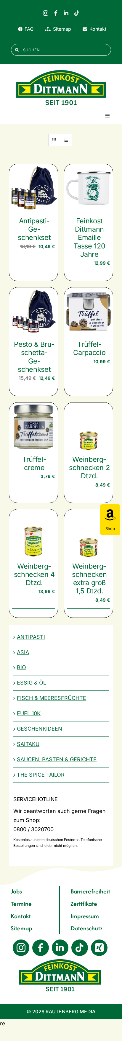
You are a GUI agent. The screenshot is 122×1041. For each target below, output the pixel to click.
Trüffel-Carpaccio (89, 348)
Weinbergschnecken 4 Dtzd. (34, 574)
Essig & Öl (31, 683)
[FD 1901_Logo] (61, 70)
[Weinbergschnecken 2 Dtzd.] (88, 426)
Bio (21, 667)
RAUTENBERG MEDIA (70, 1011)
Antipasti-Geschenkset (34, 229)
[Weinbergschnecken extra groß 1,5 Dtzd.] (88, 533)
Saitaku (28, 744)
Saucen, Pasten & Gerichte (57, 759)
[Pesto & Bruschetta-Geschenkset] (33, 311)
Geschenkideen (39, 729)
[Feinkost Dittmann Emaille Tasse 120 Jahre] (88, 188)
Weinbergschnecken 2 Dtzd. (89, 467)
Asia (23, 652)
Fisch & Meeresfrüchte (51, 698)
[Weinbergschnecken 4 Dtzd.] (33, 533)
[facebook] (55, 13)
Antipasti (31, 637)
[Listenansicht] (66, 140)
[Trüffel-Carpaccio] (88, 311)
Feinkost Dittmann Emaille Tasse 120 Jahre (89, 237)
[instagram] (45, 13)
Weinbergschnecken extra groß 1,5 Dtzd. (89, 578)
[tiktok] (76, 13)
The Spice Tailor (41, 775)
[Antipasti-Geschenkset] (33, 188)
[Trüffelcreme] (33, 426)
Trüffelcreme (34, 463)
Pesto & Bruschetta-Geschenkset (34, 357)
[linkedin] (66, 13)
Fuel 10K (29, 713)
